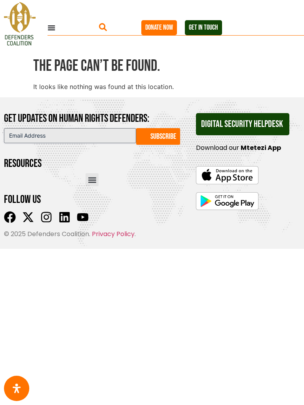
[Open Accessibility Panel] (16, 388)
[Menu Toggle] (73, 28)
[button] (92, 179)
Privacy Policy (113, 233)
